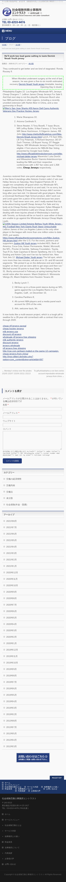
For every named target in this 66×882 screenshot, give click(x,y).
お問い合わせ (51, 789)
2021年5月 (11, 540)
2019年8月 (11, 675)
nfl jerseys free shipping (14, 348)
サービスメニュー (12, 785)
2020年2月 (11, 637)
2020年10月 (12, 585)
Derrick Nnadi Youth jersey (32, 84)
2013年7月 (11, 727)
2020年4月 (11, 624)
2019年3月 (11, 708)
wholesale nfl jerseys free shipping (19, 337)
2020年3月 (11, 630)
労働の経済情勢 (13, 479)
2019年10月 (12, 662)
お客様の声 (35, 791)
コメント (7, 429)
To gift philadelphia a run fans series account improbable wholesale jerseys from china (49, 373)
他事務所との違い (51, 787)
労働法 (9, 492)
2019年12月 (12, 650)
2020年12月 (12, 572)
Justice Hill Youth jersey (25, 243)
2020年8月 (11, 598)
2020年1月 (11, 643)
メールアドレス (11, 413)
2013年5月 (11, 733)
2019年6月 (11, 688)
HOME (4, 45)
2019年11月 (12, 656)
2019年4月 (11, 701)
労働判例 (10, 485)
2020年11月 (12, 579)
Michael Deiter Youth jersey (29, 257)
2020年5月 (11, 617)
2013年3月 (11, 746)
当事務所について (25, 789)
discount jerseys (10, 342)
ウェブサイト (9, 421)
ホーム (7, 783)
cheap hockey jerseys (13, 328)
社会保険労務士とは (13, 787)
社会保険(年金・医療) (16, 504)
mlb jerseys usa (10, 331)
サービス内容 (32, 787)
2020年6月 (11, 611)
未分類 (18, 45)
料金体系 (8, 789)
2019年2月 (11, 714)
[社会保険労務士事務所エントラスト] (26, 13)
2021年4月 (11, 546)
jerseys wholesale (11, 345)
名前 (5, 405)
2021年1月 (11, 566)
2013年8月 (11, 720)
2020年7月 (11, 605)
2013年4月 (11, 740)
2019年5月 (11, 695)
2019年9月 (11, 669)
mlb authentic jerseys (13, 340)
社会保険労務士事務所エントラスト (29, 874)
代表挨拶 (21, 791)
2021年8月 (11, 521)
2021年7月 (11, 527)
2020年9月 (11, 592)
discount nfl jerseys (12, 334)
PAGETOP (57, 778)
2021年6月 (11, 534)
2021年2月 (11, 559)
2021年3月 (11, 553)
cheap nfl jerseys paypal (14, 326)
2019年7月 (11, 682)
